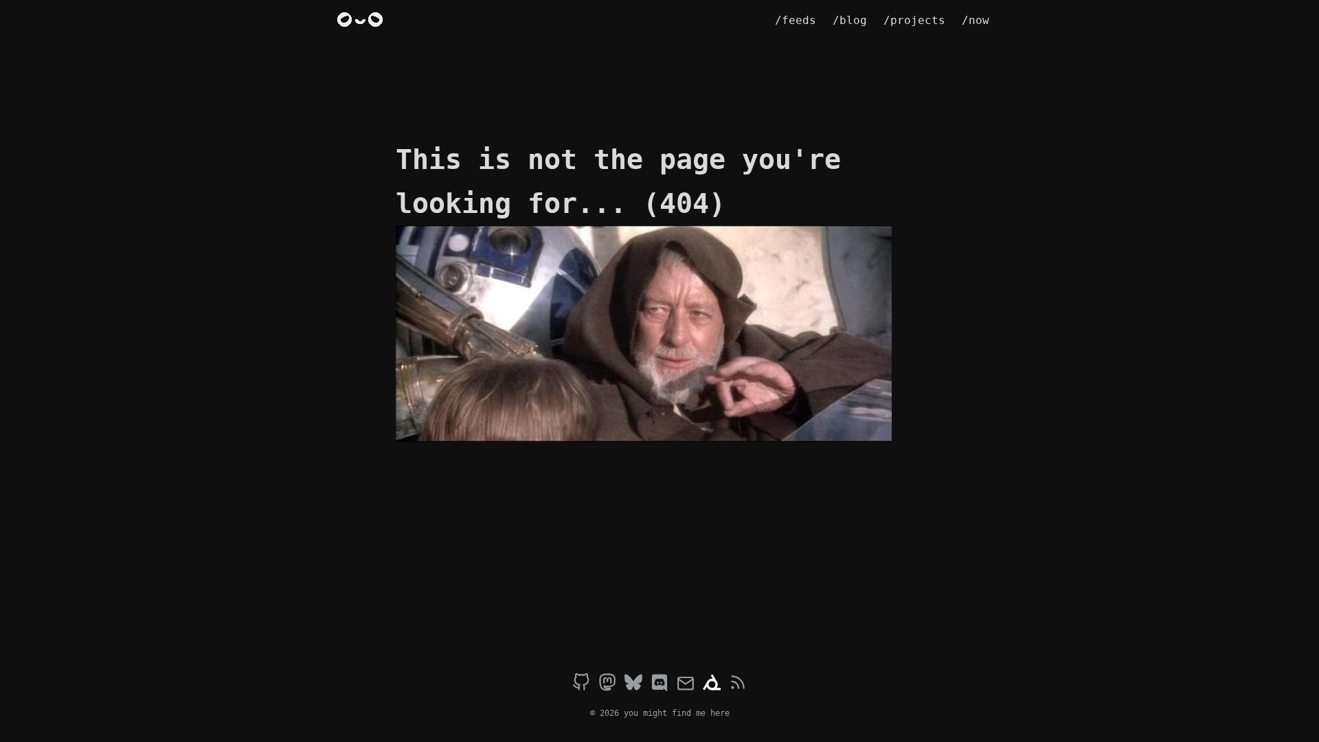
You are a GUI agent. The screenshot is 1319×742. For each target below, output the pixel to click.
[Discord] (659, 684)
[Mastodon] (607, 684)
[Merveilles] (712, 684)
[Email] (686, 684)
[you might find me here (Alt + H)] (363, 20)
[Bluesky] (633, 684)
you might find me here (677, 713)
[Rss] (738, 684)
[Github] (581, 684)
